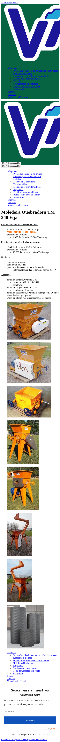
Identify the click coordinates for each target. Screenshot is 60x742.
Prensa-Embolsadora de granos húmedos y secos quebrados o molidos (35, 72)
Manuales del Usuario (18, 97)
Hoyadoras (18, 81)
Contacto (12, 94)
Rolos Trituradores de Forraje (26, 86)
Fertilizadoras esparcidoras (25, 84)
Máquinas (11, 652)
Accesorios (18, 89)
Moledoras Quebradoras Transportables (31, 76)
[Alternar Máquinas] (52, 171)
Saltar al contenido (9, 2)
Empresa (12, 92)
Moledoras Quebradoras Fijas (26, 78)
